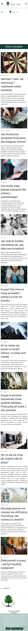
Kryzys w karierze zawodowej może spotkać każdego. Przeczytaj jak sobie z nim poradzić (13, 403)
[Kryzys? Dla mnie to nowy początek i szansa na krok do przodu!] (14, 275)
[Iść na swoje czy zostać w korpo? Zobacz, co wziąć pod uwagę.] (14, 331)
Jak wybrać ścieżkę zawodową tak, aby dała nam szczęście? (12, 244)
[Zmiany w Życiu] (14, 12)
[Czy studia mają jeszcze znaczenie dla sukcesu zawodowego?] (14, 169)
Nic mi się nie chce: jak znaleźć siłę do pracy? (12, 458)
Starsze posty (6, 588)
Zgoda (8, 628)
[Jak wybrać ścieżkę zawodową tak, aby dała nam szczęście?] (14, 224)
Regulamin (14, 612)
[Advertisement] (14, 29)
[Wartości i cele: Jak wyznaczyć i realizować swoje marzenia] (14, 62)
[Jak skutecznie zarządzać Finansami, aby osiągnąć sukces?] (14, 117)
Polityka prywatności (14, 611)
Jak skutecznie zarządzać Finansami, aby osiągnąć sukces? (13, 138)
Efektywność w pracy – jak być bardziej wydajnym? (13, 564)
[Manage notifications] (24, 627)
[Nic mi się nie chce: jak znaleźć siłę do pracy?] (14, 440)
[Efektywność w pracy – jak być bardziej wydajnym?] (14, 546)
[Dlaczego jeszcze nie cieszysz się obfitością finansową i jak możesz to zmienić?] (14, 495)
